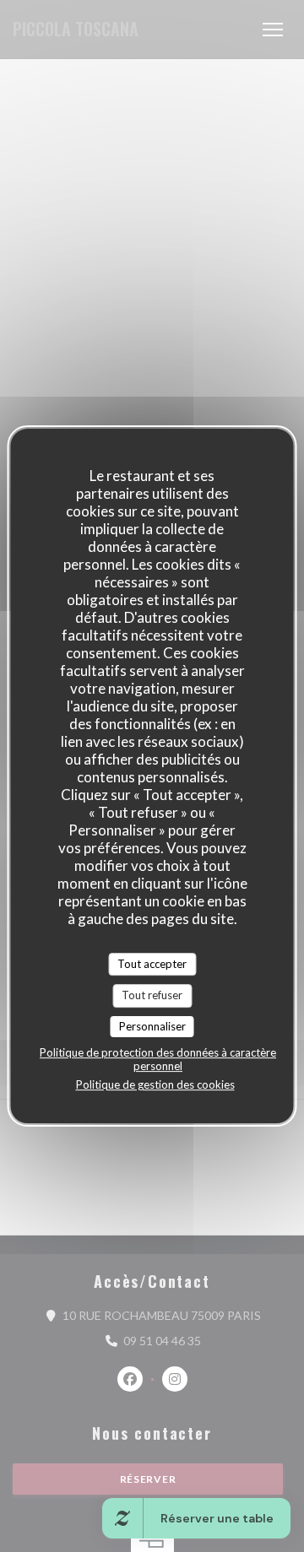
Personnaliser (152, 1026)
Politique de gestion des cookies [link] (155, 1084)
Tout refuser (152, 995)
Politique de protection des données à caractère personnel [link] (158, 1059)
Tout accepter (152, 964)
